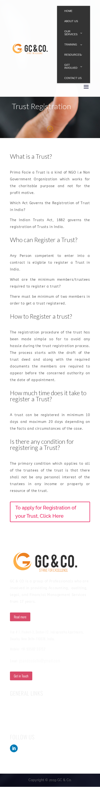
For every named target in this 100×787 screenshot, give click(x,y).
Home (14, 705)
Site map (16, 720)
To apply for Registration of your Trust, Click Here (45, 512)
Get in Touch (21, 675)
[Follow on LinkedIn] (14, 748)
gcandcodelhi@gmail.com (39, 660)
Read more (20, 616)
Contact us (17, 712)
